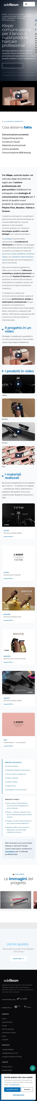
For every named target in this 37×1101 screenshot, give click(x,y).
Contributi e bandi (9, 1033)
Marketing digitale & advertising (18, 770)
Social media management (16, 774)
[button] (18, 96)
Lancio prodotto (12, 766)
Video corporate (12, 778)
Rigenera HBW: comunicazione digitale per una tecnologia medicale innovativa (18, 829)
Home (4, 14)
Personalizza (18, 1095)
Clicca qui (18, 958)
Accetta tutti (12, 1089)
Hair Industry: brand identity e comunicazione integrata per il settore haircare (18, 805)
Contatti (5, 1039)
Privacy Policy (7, 1067)
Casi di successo (16, 14)
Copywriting (11, 786)
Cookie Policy (7, 1070)
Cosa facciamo (7, 1022)
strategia (8, 239)
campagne (10, 851)
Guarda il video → (12, 65)
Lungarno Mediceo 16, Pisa (12, 1057)
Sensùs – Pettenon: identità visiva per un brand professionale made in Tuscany (19, 814)
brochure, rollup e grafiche (13, 254)
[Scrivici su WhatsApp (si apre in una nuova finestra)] (33, 1068)
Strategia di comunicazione (16, 790)
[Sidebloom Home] (11, 4)
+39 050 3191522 (7, 1050)
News (4, 1036)
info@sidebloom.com (10, 1053)
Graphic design (12, 782)
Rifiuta (27, 1089)
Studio (4, 1026)
